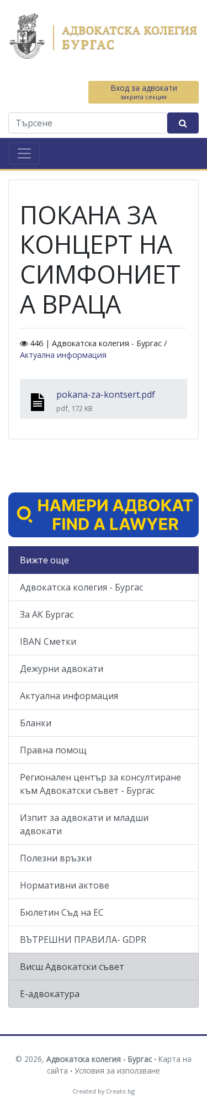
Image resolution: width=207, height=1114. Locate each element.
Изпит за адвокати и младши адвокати (84, 824)
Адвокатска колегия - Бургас (81, 587)
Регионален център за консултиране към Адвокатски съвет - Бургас (100, 784)
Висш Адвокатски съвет (72, 967)
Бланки (35, 723)
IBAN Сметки (48, 641)
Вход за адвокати (143, 92)
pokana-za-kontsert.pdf (105, 394)
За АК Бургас (46, 614)
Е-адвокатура (49, 994)
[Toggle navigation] (24, 153)
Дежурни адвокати (61, 669)
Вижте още (44, 560)
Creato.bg (120, 1091)
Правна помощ (53, 750)
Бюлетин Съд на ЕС (62, 912)
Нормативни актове (64, 885)
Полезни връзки (56, 858)
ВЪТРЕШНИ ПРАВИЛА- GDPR (83, 939)
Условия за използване (117, 1070)
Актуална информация (63, 355)
